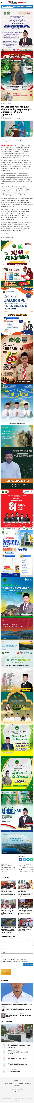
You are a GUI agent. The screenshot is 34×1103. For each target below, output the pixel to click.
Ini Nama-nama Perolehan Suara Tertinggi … (19, 1046)
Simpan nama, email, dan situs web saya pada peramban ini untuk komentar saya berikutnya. (15, 960)
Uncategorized (5, 1002)
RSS (18, 1092)
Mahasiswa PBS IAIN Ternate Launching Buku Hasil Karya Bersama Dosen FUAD (8, 867)
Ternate (10, 1044)
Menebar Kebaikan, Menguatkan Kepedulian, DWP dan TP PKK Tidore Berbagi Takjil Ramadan (25, 893)
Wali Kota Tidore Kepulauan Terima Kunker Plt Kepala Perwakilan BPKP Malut (8, 892)
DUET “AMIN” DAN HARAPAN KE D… (19, 1065)
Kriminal (10, 1050)
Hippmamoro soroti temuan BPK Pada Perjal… (19, 1015)
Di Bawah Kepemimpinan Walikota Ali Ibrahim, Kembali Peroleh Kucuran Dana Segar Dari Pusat (26, 867)
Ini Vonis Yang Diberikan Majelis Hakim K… (18, 1052)
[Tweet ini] (24, 859)
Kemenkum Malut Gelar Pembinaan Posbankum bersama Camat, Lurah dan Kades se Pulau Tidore (25, 912)
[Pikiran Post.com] (17, 2)
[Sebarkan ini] (20, 859)
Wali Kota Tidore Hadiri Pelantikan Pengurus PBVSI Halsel (25, 929)
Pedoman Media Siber (25, 1083)
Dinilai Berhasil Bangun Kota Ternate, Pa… (17, 1059)
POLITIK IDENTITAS (14, 1071)
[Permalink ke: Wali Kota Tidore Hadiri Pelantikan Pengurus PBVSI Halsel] (25, 922)
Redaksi (16, 1086)
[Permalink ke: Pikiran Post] (2, 118)
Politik (9, 1057)
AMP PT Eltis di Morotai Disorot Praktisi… (19, 1009)
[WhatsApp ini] (31, 859)
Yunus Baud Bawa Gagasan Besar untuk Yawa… (16, 1004)
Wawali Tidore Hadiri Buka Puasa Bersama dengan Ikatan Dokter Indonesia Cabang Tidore (8, 912)
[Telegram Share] (28, 859)
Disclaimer (8, 1083)
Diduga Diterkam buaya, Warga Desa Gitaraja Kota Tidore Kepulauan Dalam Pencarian (8, 930)
